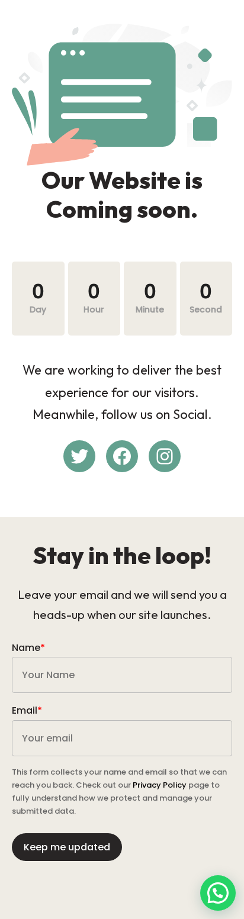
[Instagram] (165, 456)
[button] (218, 893)
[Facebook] (122, 456)
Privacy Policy (160, 785)
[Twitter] (79, 456)
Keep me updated (67, 847)
